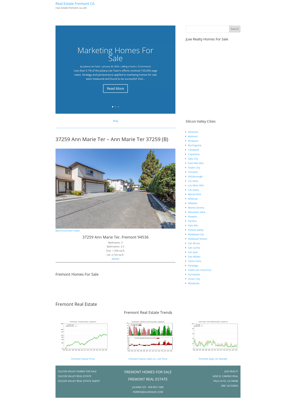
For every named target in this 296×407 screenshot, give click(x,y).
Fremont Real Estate (76, 304)
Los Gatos (193, 189)
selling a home (128, 66)
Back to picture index (68, 230)
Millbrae (193, 198)
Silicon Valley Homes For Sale (77, 371)
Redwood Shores (197, 238)
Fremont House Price (83, 358)
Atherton (193, 132)
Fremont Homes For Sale (77, 274)
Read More (115, 88)
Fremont (193, 172)
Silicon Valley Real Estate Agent (79, 381)
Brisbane (193, 140)
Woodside (193, 283)
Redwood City (196, 234)
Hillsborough (195, 176)
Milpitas (192, 203)
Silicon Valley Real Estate (74, 376)
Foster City (194, 167)
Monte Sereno (196, 207)
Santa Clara (194, 261)
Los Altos (193, 181)
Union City (194, 278)
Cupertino (194, 154)
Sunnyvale (194, 274)
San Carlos (194, 247)
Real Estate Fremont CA (75, 3)
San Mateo (194, 256)
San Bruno (194, 243)
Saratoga (193, 265)
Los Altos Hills (196, 185)
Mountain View (196, 212)
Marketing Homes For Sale (115, 54)
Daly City (193, 158)
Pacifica (192, 221)
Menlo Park (194, 194)
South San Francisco (199, 270)
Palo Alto (193, 225)
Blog (115, 120)
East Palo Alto (196, 163)
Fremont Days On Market (213, 358)
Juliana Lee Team (91, 66)
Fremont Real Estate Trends (148, 312)
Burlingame (194, 145)
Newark (192, 216)
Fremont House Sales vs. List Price (147, 358)
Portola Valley (196, 229)
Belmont (193, 136)
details (115, 258)
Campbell (193, 149)
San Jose (193, 252)
